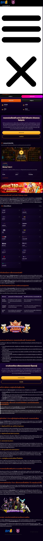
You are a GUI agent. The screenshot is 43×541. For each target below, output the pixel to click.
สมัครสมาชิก (11, 100)
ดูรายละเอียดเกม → (5, 178)
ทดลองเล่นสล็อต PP (6, 5)
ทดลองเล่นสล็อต (21, 378)
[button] (21, 50)
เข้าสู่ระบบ (10, 96)
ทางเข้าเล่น (21, 136)
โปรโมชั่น (21, 382)
